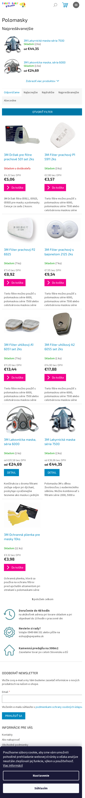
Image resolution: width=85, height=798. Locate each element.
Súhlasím (41, 788)
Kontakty (7, 735)
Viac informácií (13, 765)
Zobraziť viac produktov (40, 81)
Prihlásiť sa (13, 715)
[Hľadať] (55, 5)
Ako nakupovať (11, 740)
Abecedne (10, 101)
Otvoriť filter (42, 111)
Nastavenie (41, 775)
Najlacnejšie (31, 92)
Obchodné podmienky (15, 745)
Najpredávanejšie (69, 92)
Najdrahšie (48, 92)
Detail (11, 472)
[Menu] (76, 5)
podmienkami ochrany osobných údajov (59, 707)
